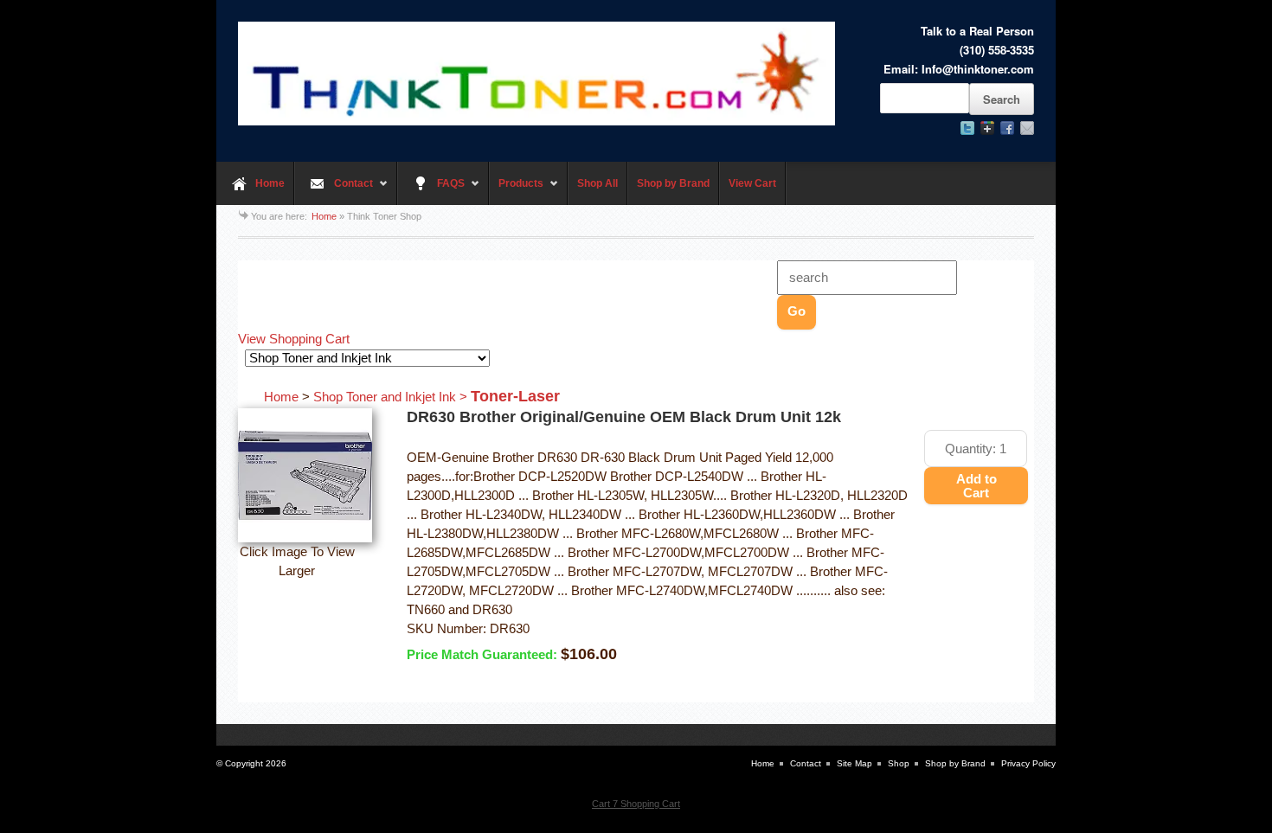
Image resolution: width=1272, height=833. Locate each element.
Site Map (854, 763)
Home (270, 183)
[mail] (1027, 128)
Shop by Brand (673, 183)
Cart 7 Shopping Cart (636, 803)
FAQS (431, 191)
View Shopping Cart (294, 339)
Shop (898, 763)
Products (516, 191)
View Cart (752, 183)
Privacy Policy (1028, 763)
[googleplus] (987, 128)
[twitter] (967, 128)
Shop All (597, 183)
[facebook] (1007, 128)
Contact (333, 191)
